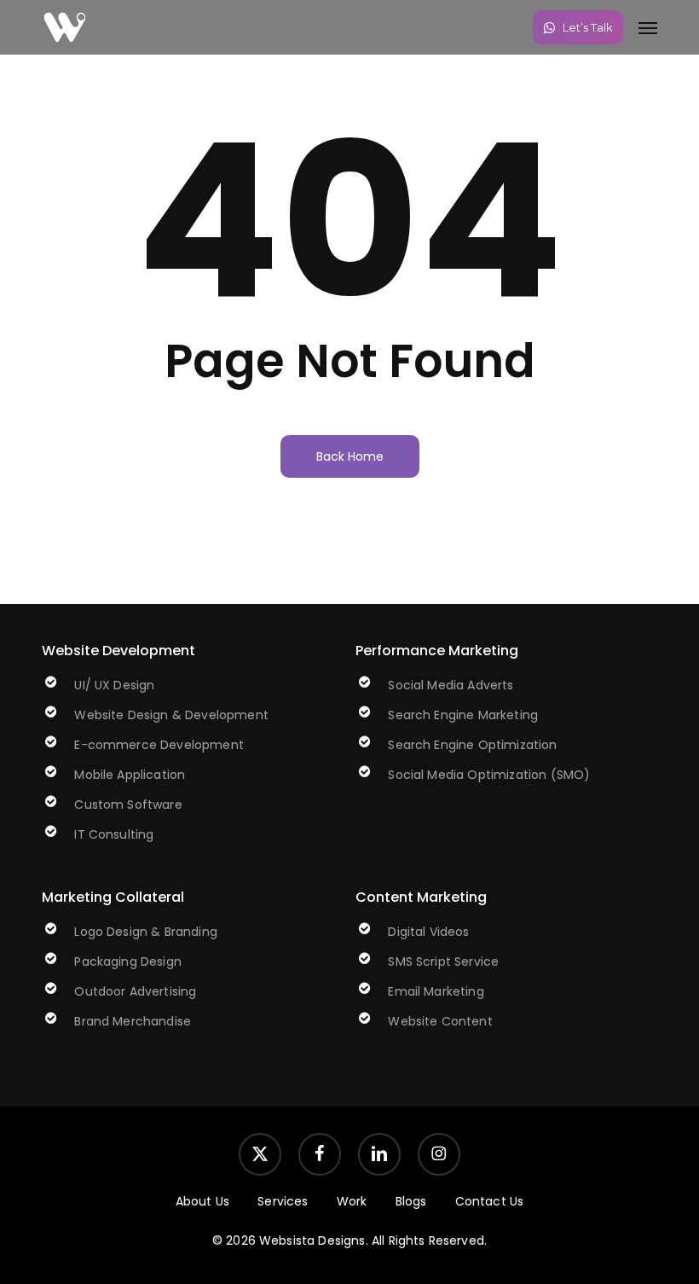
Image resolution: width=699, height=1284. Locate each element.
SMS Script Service (443, 961)
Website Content (440, 1021)
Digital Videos (428, 931)
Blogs (411, 1201)
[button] (647, 27)
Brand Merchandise (132, 1021)
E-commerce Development (159, 744)
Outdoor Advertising (135, 991)
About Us (202, 1201)
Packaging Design (128, 961)
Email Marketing (435, 991)
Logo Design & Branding (145, 931)
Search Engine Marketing (463, 714)
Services (282, 1201)
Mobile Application (129, 774)
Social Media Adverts (450, 685)
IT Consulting (113, 834)
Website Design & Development (171, 714)
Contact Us (489, 1201)
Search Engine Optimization (472, 744)
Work (352, 1201)
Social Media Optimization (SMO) (489, 774)
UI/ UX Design (114, 685)
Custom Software (128, 804)
